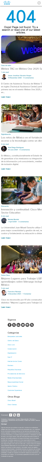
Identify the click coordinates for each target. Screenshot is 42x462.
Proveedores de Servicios (16, 374)
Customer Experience (15, 390)
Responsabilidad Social (15, 382)
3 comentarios (23, 222)
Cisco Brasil (12, 400)
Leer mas (5, 97)
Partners (10, 365)
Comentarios (11, 419)
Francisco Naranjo (14, 291)
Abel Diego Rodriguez (16, 147)
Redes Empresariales (15, 378)
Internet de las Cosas (15, 361)
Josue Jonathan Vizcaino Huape (19, 75)
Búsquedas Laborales (15, 336)
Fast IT (10, 357)
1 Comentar (27, 294)
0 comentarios (28, 78)
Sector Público (12, 386)
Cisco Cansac (12, 404)
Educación (5, 206)
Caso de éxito (6, 65)
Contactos (4, 419)
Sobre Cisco (5, 275)
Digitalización (6, 134)
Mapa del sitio (24, 419)
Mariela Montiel (13, 219)
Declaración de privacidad (16, 420)
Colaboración (12, 349)
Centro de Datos (13, 340)
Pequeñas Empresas (14, 369)
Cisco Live (11, 345)
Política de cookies (30, 420)
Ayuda (18, 419)
